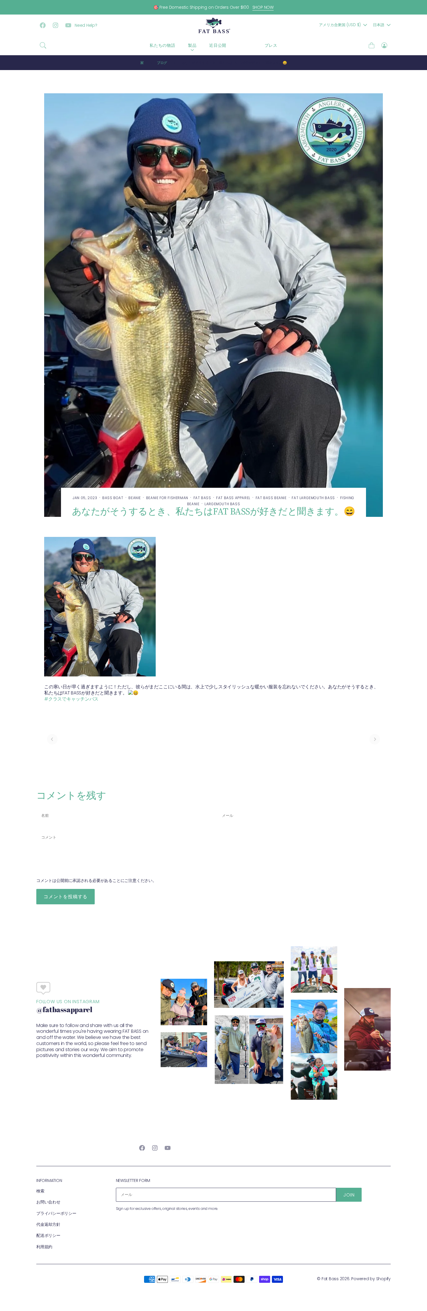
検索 (40, 1191)
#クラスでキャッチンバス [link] (71, 699)
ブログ (245, 45)
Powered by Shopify (371, 1279)
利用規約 (44, 1247)
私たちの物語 (162, 45)
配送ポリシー (48, 1235)
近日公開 (217, 45)
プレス (271, 45)
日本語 (378, 25)
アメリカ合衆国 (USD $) (340, 25)
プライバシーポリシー (56, 1213)
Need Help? (86, 25)
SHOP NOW (263, 7)
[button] (43, 45)
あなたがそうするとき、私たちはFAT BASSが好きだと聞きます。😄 (234, 62)
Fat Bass (330, 1279)
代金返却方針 (48, 1224)
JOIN (348, 1195)
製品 (192, 45)
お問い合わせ (48, 1202)
